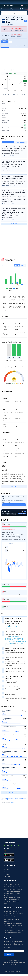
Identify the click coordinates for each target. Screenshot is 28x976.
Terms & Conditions (14, 960)
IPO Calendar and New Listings (12, 897)
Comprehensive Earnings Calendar (13, 889)
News (11, 46)
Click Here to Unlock (22, 513)
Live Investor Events (9, 927)
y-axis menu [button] (25, 76)
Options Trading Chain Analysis (12, 887)
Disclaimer (6, 965)
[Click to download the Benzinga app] (9, 855)
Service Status (14, 965)
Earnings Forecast (20, 46)
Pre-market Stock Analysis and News (13, 930)
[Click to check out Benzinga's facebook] (4, 846)
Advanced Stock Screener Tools (12, 884)
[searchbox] (15, 13)
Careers (6, 872)
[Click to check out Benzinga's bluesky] (4, 850)
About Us (6, 869)
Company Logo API (4, 799)
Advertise (6, 874)
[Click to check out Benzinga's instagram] (8, 846)
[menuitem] (3, 94)
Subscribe (9, 954)
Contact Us (7, 876)
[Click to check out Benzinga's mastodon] (8, 850)
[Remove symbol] (23, 550)
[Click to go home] (8, 5)
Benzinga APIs (9, 798)
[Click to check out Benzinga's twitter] (15, 846)
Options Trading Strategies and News (13, 913)
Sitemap (22, 965)
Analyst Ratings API (22, 798)
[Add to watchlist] (25, 21)
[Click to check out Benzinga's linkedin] (11, 846)
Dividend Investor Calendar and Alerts (13, 891)
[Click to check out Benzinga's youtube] (18, 846)
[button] (22, 5)
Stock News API (15, 798)
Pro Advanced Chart (19, 69)
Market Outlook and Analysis (11, 899)
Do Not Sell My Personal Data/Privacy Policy (14, 962)
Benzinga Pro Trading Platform (12, 911)
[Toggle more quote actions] (10, 41)
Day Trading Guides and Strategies (13, 925)
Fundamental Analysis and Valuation (13, 923)
